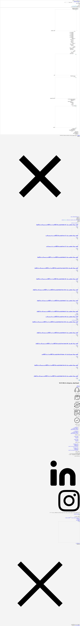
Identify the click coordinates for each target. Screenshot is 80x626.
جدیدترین (74, 219)
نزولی (70, 219)
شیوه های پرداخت (75, 431)
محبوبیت (78, 219)
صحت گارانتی (76, 445)
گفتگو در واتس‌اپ (67, 517)
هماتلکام (78, 135)
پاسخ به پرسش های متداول (74, 429)
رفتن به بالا (78, 386)
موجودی (63, 219)
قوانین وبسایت (76, 436)
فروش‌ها (65, 219)
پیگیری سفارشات (75, 447)
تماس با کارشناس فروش (75, 517)
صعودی (72, 219)
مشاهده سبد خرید (77, 625)
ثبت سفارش (76, 427)
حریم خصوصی (76, 444)
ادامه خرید (73, 625)
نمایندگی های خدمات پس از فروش (73, 446)
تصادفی (68, 219)
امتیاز (76, 219)
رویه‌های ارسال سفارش (74, 428)
